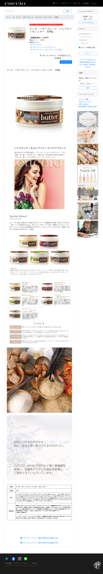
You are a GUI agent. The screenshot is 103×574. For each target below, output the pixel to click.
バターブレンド (49, 47)
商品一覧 (77, 3)
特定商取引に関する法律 (88, 107)
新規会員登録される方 (88, 62)
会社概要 (85, 3)
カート (58, 3)
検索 (67, 11)
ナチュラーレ (37, 45)
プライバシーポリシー (22, 563)
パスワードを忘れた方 (88, 60)
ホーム (8, 17)
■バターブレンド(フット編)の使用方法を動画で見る (39, 543)
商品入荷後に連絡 (66, 62)
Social (94, 3)
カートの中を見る (87, 22)
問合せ (35, 563)
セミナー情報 (84, 99)
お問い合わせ (84, 104)
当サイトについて (85, 102)
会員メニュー (66, 3)
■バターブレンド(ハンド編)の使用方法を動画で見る (39, 538)
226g (60, 50)
